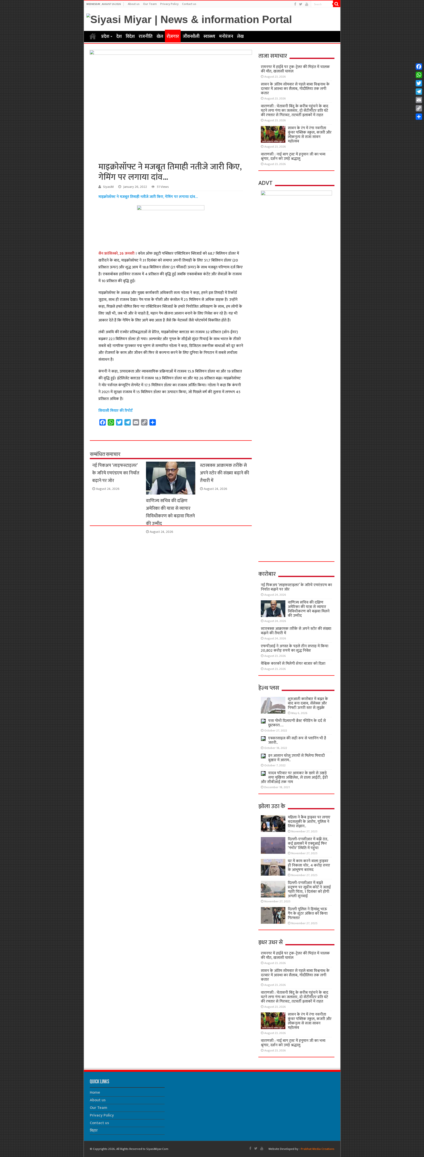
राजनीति (146, 36)
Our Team (150, 3)
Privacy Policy (169, 3)
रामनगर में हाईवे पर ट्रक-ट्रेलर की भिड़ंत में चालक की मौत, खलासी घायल (295, 69)
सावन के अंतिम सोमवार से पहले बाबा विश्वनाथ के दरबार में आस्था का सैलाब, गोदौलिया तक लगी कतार (295, 88)
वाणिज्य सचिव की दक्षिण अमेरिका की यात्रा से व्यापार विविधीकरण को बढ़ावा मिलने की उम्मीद (170, 512)
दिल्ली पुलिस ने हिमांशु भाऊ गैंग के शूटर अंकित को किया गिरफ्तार (308, 913)
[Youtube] (307, 4)
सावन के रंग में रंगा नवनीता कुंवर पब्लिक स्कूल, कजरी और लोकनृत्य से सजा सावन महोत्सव (309, 135)
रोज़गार (173, 36)
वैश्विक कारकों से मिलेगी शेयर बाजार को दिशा (293, 663)
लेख (240, 36)
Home (92, 36)
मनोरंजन (226, 36)
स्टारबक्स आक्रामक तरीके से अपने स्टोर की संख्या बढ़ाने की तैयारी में (224, 473)
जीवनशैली (191, 36)
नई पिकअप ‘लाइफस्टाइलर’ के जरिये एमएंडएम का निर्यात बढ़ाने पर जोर (115, 473)
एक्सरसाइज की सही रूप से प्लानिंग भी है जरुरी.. (297, 740)
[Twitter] (301, 4)
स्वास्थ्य (209, 36)
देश (119, 36)
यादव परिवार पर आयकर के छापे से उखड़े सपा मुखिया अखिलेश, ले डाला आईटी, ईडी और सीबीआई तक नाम (294, 777)
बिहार (94, 1130)
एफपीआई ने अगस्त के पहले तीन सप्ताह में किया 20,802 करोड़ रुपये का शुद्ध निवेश (294, 648)
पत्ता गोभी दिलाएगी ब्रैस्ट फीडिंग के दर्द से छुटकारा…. (297, 723)
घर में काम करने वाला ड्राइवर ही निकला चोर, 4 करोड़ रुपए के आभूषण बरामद (309, 865)
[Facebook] (295, 4)
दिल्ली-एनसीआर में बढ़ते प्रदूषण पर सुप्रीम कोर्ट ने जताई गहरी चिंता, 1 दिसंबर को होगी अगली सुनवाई (309, 889)
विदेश (130, 36)
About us (134, 3)
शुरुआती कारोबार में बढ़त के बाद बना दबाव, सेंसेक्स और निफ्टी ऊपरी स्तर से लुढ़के (308, 703)
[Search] (336, 3)
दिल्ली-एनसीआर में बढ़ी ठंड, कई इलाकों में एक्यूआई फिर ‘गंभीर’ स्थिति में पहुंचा (308, 843)
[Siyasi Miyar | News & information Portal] (189, 19)
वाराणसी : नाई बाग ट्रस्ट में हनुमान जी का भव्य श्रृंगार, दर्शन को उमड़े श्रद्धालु (293, 156)
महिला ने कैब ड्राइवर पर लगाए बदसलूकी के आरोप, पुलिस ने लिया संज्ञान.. (309, 821)
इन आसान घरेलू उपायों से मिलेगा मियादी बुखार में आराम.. (296, 757)
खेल (160, 36)
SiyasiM (108, 187)
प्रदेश (105, 36)
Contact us (189, 3)
